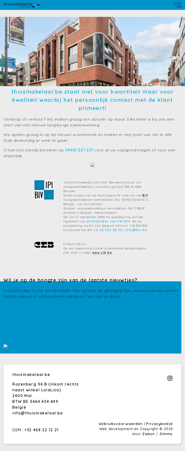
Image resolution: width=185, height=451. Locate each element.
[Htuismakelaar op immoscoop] (5, 346)
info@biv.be (136, 230)
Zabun (148, 434)
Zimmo (166, 434)
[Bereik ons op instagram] (170, 379)
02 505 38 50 (111, 230)
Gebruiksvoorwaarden (121, 424)
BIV (145, 195)
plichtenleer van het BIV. (109, 221)
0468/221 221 (79, 150)
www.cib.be (102, 252)
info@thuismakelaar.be (37, 413)
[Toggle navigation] (177, 5)
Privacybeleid (159, 424)
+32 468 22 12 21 (41, 429)
